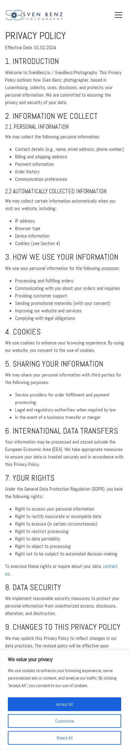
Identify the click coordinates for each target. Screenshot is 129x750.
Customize (64, 721)
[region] (64, 700)
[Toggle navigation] (118, 15)
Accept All (64, 704)
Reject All (65, 738)
